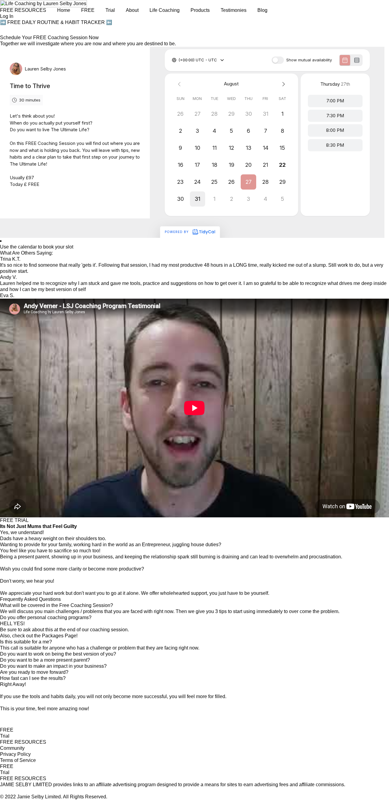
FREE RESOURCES (23, 10)
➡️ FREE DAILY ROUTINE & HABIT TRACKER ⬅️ (56, 22)
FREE (6, 729)
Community (12, 748)
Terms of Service (18, 760)
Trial (4, 736)
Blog (262, 10)
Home (63, 10)
